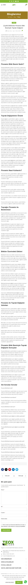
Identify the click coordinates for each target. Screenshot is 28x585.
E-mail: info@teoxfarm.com (9, 556)
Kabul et (19, 582)
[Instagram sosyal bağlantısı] (14, 1)
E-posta (3, 512)
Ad (2, 506)
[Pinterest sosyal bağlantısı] (18, 1)
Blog (15, 17)
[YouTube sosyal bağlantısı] (16, 1)
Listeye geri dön (14, 475)
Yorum (3, 489)
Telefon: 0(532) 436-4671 (8, 554)
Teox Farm (9, 31)
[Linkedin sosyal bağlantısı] (13, 469)
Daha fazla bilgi (9, 582)
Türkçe (18, 17)
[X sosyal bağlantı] (12, 1)
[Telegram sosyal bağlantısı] (16, 469)
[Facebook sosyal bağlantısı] (10, 1)
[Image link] (8, 543)
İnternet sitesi (4, 518)
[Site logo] (14, 4)
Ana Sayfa (10, 17)
